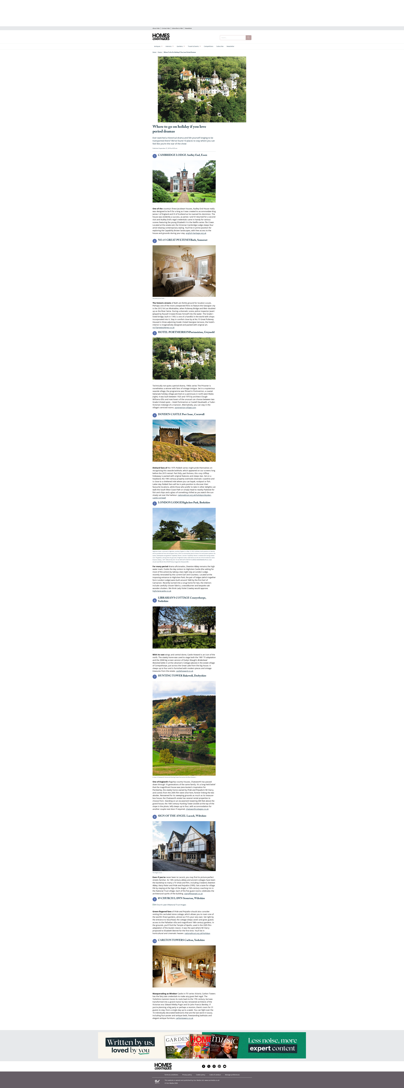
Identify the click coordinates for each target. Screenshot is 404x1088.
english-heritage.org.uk (196, 233)
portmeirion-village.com (185, 407)
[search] (248, 37)
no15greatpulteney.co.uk (163, 327)
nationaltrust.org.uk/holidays (197, 933)
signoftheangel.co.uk (193, 893)
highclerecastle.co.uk (162, 591)
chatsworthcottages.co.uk (197, 809)
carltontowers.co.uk (184, 1018)
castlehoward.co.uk (184, 671)
